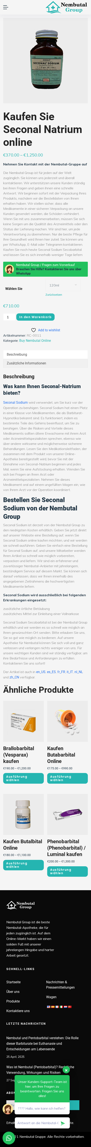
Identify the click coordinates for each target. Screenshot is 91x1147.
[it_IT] (61, 1007)
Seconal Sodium (15, 402)
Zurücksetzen (54, 294)
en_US (41, 672)
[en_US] (48, 1007)
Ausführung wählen (16, 778)
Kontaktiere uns (18, 1011)
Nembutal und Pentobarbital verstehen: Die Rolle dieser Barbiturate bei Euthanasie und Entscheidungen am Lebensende (42, 1043)
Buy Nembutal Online (35, 341)
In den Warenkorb (35, 317)
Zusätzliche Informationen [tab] (26, 363)
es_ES (51, 672)
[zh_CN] (70, 1007)
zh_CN (14, 677)
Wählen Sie (13, 289)
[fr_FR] (57, 1007)
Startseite (13, 982)
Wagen (51, 997)
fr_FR (61, 672)
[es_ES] (53, 1007)
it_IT (70, 672)
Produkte (13, 1001)
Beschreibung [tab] (17, 354)
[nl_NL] (65, 1007)
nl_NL (78, 672)
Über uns (12, 992)
